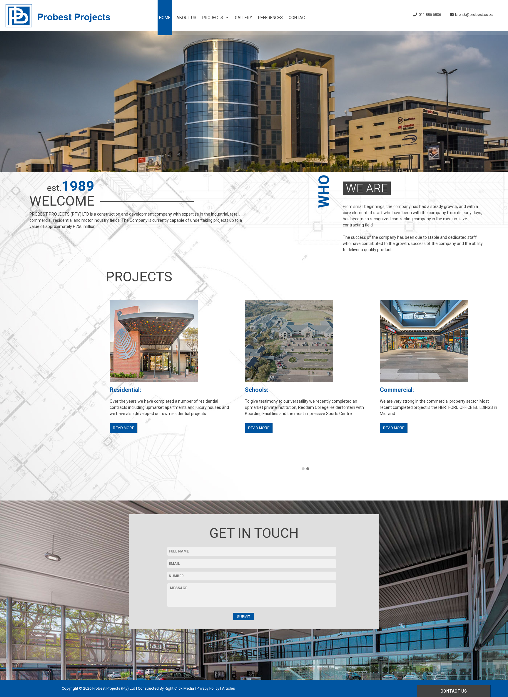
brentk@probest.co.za (474, 14)
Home (165, 17)
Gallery (243, 17)
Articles (228, 688)
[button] (303, 469)
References (270, 17)
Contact (298, 17)
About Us (186, 17)
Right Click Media (179, 688)
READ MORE (123, 428)
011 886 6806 (430, 14)
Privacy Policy (208, 688)
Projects (212, 17)
